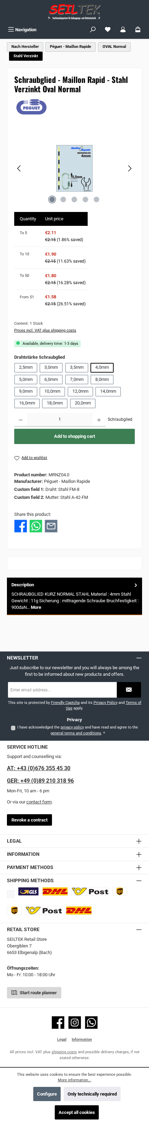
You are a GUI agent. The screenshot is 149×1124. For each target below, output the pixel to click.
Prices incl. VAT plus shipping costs (45, 330)
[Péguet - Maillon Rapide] (74, 107)
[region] (74, 168)
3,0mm (51, 367)
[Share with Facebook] (20, 526)
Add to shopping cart (74, 436)
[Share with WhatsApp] (36, 526)
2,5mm (26, 367)
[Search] (92, 29)
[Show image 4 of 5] (85, 199)
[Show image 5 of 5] (96, 199)
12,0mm (80, 391)
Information (82, 1039)
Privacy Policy (105, 702)
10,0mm (52, 391)
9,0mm (26, 391)
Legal (62, 1039)
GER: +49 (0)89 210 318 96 (40, 780)
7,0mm (77, 379)
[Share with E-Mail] (51, 526)
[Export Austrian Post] (44, 910)
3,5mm (77, 367)
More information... (74, 1080)
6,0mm (51, 379)
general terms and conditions (76, 733)
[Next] (129, 168)
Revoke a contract (29, 820)
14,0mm (108, 391)
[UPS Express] (14, 910)
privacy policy (72, 727)
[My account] (123, 29)
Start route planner (38, 992)
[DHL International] (78, 910)
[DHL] (55, 891)
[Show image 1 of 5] (52, 199)
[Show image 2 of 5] (63, 199)
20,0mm (83, 403)
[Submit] (129, 690)
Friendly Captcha (65, 702)
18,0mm (55, 403)
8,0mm (102, 379)
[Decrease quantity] (20, 420)
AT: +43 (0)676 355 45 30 (38, 768)
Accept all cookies (77, 1112)
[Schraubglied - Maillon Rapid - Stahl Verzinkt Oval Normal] (74, 168)
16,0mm (27, 403)
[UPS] (119, 891)
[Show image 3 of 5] (74, 199)
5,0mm (26, 379)
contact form (39, 801)
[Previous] (19, 168)
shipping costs (64, 1052)
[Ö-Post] (90, 891)
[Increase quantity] (99, 420)
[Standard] (28, 891)
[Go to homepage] (74, 11)
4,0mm (102, 367)
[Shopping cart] (138, 29)
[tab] (74, 596)
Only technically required (92, 1094)
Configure (47, 1094)
